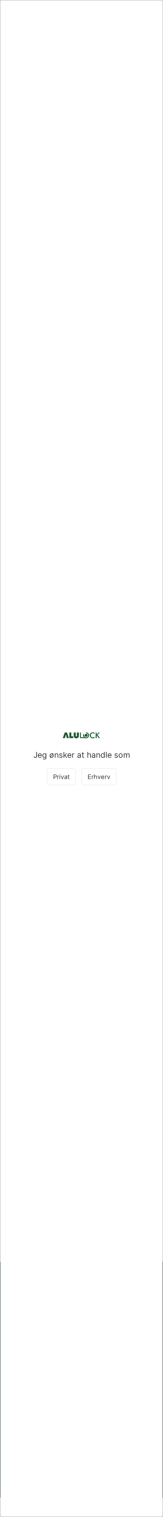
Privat (61, 777)
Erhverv (99, 777)
